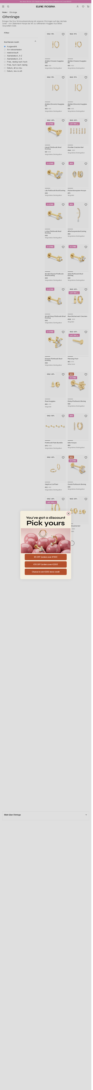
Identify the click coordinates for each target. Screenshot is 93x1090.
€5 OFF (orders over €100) (45, 557)
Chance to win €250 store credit (46, 572)
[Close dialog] (68, 513)
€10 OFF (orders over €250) (45, 564)
